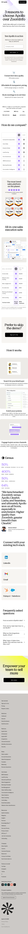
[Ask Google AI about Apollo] (14, 884)
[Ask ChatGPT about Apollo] (2, 884)
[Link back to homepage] (4, 2)
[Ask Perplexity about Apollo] (5, 884)
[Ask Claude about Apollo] (11, 884)
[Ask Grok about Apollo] (8, 884)
